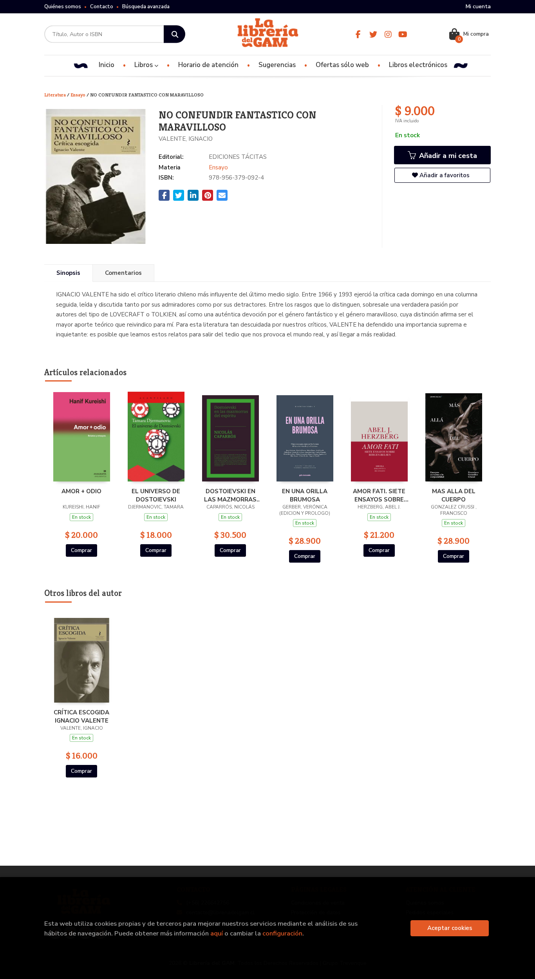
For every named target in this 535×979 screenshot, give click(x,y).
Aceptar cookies (449, 928)
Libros (144, 64)
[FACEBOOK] (358, 34)
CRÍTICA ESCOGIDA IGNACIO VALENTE (81, 716)
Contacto (101, 6)
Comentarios (123, 273)
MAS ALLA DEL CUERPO (453, 495)
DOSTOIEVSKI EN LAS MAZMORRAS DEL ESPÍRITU (230, 495)
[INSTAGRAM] (387, 34)
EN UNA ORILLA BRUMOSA (304, 495)
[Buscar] (174, 34)
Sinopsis (68, 273)
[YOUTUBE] (402, 34)
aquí (216, 933)
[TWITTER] (373, 34)
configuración (282, 933)
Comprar (81, 550)
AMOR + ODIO (81, 491)
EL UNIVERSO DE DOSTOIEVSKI (156, 495)
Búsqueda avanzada (146, 6)
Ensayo (78, 94)
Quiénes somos (62, 6)
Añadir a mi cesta (447, 155)
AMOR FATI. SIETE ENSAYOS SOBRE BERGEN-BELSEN (379, 495)
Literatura (55, 94)
